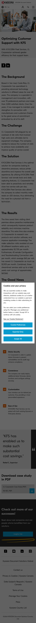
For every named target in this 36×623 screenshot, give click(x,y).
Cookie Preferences (18, 325)
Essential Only (18, 332)
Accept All (18, 339)
